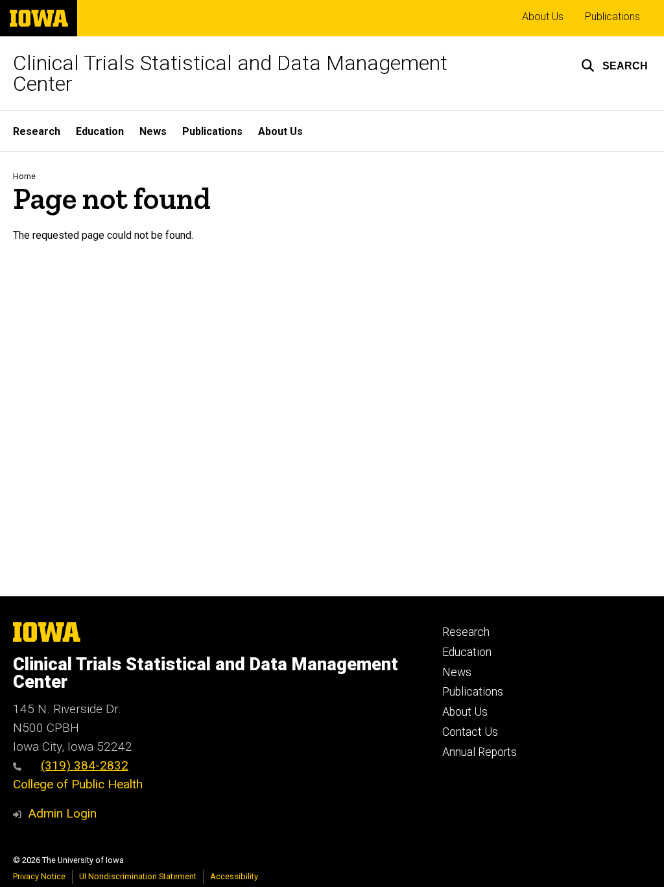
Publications (612, 16)
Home (24, 176)
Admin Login (62, 813)
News (153, 131)
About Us (542, 16)
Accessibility (234, 876)
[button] (614, 65)
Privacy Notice (39, 876)
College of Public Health (78, 784)
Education (100, 131)
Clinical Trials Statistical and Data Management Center (230, 73)
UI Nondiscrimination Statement (137, 876)
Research (36, 131)
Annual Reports (479, 752)
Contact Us (470, 731)
